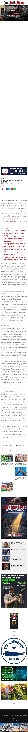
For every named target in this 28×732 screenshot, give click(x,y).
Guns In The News (5, 183)
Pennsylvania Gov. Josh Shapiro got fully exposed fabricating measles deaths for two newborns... (17, 558)
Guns (5, 176)
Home (2, 176)
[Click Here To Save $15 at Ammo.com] (14, 620)
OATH (12, 329)
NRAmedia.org (14, 196)
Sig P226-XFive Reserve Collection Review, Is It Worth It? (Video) (7, 492)
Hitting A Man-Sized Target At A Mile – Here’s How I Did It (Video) (20, 464)
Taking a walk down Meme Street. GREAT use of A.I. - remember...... (18, 550)
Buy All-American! (8, 228)
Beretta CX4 (14, 221)
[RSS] (13, 720)
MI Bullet (23, 417)
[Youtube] (17, 720)
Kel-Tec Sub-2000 (15, 218)
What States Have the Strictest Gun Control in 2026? (11, 16)
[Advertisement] (14, 152)
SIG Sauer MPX (4, 306)
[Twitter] (15, 720)
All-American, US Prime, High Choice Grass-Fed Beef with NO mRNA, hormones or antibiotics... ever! (15, 259)
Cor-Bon (17, 328)
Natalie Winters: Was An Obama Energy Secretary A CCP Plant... (17, 543)
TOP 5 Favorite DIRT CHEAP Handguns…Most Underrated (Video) (20, 478)
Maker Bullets (9, 199)
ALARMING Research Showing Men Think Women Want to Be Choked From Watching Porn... (17, 565)
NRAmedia (3, 199)
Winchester (3, 337)
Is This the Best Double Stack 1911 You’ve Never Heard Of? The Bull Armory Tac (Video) (7, 464)
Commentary (11, 13)
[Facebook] (11, 720)
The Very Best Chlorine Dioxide (11, 256)
